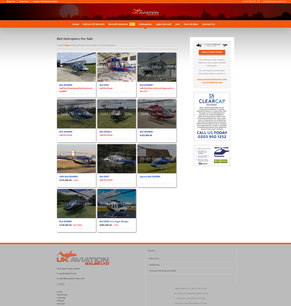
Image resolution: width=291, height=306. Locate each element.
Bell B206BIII (65, 85)
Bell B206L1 (106, 131)
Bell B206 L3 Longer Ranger (114, 221)
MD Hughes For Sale (200, 293)
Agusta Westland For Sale (185, 288)
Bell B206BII (65, 221)
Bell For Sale (202, 288)
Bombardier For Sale (198, 303)
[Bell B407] (116, 67)
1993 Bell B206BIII (68, 176)
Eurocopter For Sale (182, 293)
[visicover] (212, 147)
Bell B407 (104, 85)
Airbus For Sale (199, 298)
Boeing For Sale (181, 303)
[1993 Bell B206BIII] (76, 158)
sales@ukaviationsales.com (274, 1)
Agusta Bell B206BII (150, 176)
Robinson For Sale (184, 298)
